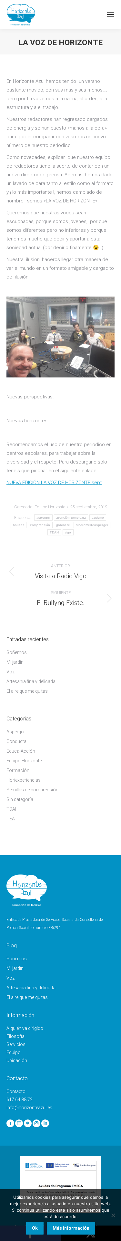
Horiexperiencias (23, 780)
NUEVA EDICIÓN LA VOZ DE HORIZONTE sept (54, 482)
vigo (68, 532)
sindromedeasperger (92, 525)
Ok (35, 1228)
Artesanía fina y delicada (30, 681)
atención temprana (71, 517)
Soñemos (16, 652)
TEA (10, 818)
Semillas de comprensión (32, 789)
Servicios (15, 1044)
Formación (17, 770)
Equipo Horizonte (50, 506)
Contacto (15, 1091)
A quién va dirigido (24, 1028)
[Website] (19, 1123)
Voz (10, 671)
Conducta (16, 741)
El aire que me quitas (27, 691)
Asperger (15, 731)
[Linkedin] (45, 1123)
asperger (43, 517)
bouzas (19, 525)
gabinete (63, 525)
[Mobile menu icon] (111, 14)
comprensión (40, 525)
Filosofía (15, 1036)
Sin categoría (19, 799)
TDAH (54, 532)
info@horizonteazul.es (29, 1107)
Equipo (13, 1052)
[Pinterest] (28, 1123)
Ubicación (16, 1060)
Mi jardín (15, 662)
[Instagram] (36, 1123)
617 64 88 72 (19, 1099)
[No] (113, 1215)
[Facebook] (10, 1123)
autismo (98, 517)
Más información (71, 1228)
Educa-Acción (20, 751)
